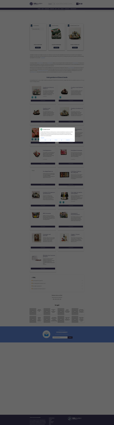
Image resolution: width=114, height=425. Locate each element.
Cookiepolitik (42, 137)
